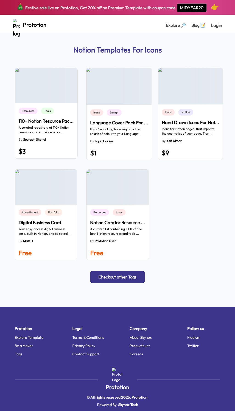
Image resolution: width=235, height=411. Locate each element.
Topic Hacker (104, 141)
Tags (18, 354)
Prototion (117, 387)
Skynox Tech (128, 404)
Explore (176, 25)
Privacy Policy (83, 345)
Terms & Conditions (88, 337)
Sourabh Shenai (34, 139)
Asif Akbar (174, 141)
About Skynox (141, 337)
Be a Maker (24, 345)
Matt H (28, 241)
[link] (29, 111)
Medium (193, 337)
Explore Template (29, 337)
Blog (198, 25)
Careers (136, 354)
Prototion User (105, 241)
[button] (117, 277)
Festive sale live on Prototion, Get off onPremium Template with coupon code (117, 7)
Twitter (193, 345)
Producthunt (140, 345)
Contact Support (85, 354)
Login (216, 25)
